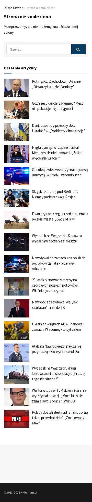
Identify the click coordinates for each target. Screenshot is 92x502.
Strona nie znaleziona (41, 8)
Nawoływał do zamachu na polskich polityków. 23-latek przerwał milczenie (58, 263)
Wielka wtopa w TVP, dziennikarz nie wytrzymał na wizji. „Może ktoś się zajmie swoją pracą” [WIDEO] (59, 395)
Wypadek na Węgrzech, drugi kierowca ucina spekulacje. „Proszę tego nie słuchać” (58, 373)
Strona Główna (13, 8)
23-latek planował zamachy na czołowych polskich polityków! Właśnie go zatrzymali (55, 285)
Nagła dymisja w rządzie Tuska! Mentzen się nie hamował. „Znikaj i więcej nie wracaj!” (58, 153)
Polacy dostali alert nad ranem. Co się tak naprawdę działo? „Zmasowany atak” (60, 417)
